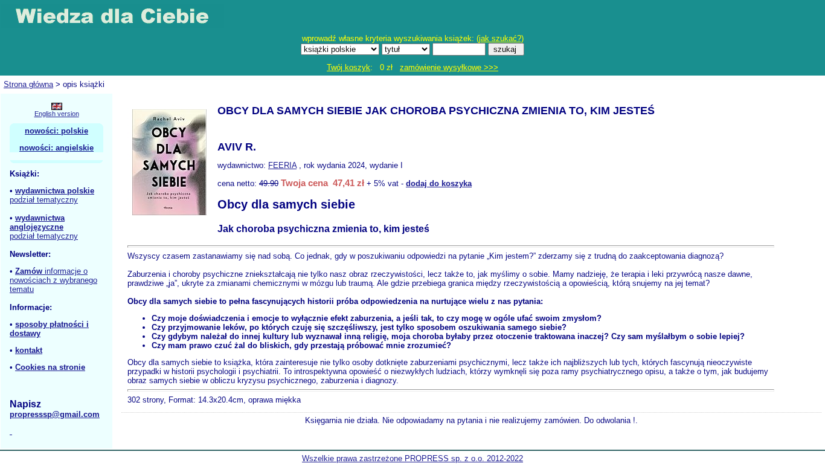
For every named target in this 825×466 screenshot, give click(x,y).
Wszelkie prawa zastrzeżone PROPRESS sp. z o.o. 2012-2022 (412, 458)
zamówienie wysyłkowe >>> (449, 67)
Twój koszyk (348, 67)
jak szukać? (500, 38)
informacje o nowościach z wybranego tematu (53, 280)
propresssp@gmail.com (55, 414)
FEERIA (282, 165)
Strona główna (28, 84)
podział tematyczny (44, 199)
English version (56, 113)
